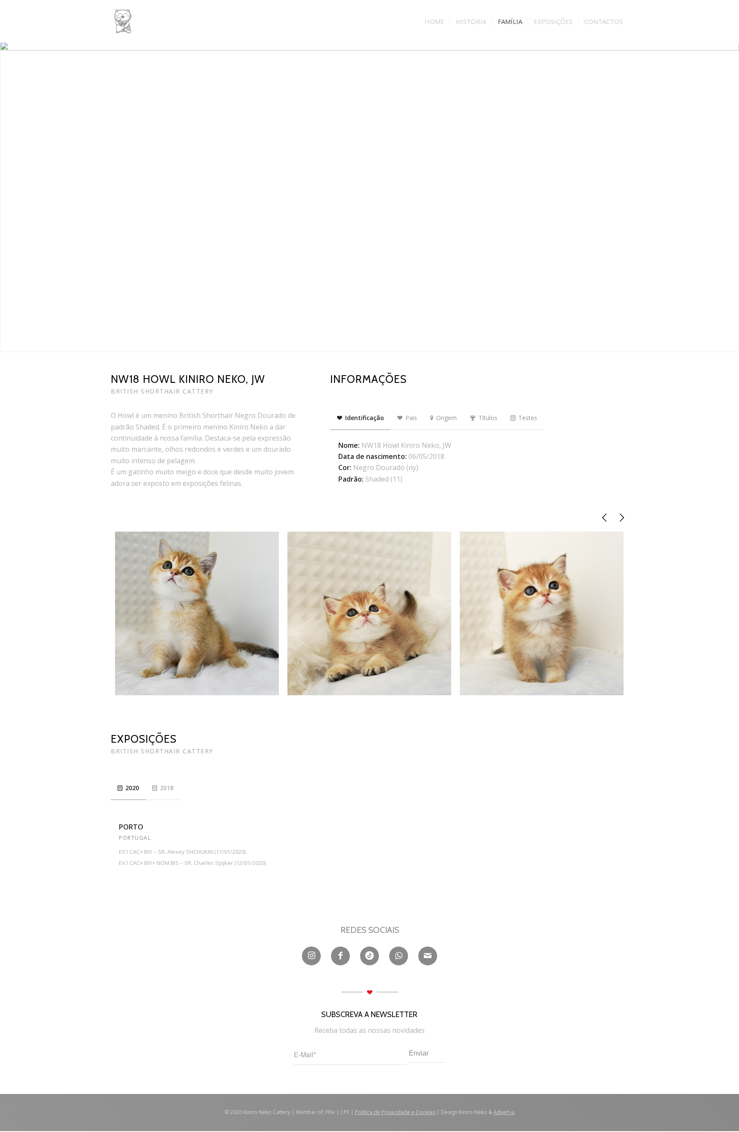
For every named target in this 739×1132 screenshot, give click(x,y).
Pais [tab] (411, 418)
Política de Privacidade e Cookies (395, 1112)
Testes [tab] (527, 418)
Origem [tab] (446, 418)
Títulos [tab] (488, 418)
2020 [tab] (132, 788)
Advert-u (504, 1112)
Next (621, 517)
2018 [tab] (167, 788)
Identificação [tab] (364, 418)
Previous (604, 517)
